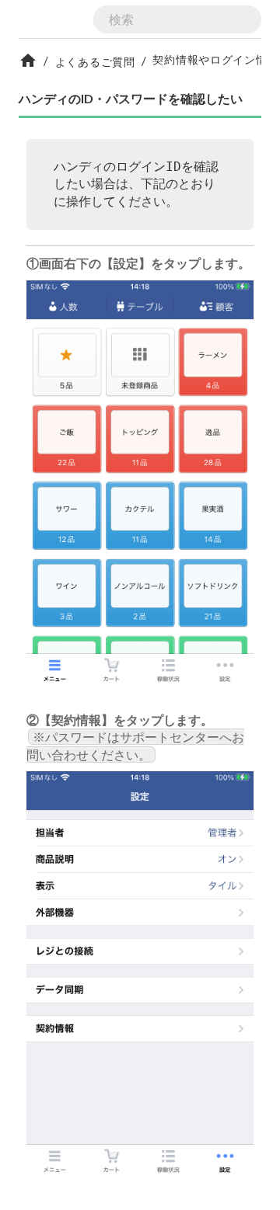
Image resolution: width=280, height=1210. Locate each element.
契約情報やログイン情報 (215, 59)
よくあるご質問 (95, 61)
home (28, 60)
